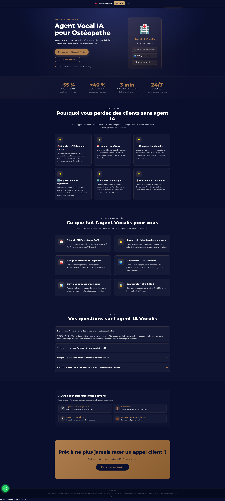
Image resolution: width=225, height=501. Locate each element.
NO (22, 499)
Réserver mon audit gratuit (112, 467)
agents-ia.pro (153, 493)
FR (1, 499)
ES (12, 499)
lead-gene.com (112, 496)
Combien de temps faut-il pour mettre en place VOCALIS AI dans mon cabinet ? (89, 367)
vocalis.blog (51, 493)
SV (26, 499)
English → (119, 3)
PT (17, 499)
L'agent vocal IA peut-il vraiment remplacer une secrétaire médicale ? (85, 331)
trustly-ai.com (115, 493)
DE (9, 499)
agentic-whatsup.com (167, 493)
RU (20, 499)
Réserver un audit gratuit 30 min (72, 52)
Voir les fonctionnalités (67, 59)
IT (14, 499)
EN (4, 499)
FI (28, 499)
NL (7, 499)
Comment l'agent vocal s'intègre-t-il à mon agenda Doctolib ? (82, 348)
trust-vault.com (128, 493)
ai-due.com (140, 493)
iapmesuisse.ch (89, 493)
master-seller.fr (75, 493)
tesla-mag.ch (63, 493)
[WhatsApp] (5, 488)
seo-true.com (102, 493)
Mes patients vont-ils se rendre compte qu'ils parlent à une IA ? (83, 358)
